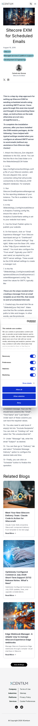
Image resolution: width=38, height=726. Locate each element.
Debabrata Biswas (19, 73)
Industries (12, 693)
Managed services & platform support (18, 56)
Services (13, 701)
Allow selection (19, 396)
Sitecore (7, 52)
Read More (9, 533)
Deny (19, 403)
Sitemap (23, 693)
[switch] (33, 362)
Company (13, 689)
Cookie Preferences (27, 701)
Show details (27, 383)
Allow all (19, 389)
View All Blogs (19, 665)
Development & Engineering (14, 60)
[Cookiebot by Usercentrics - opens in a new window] (27, 321)
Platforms (13, 697)
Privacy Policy (25, 697)
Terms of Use (25, 689)
